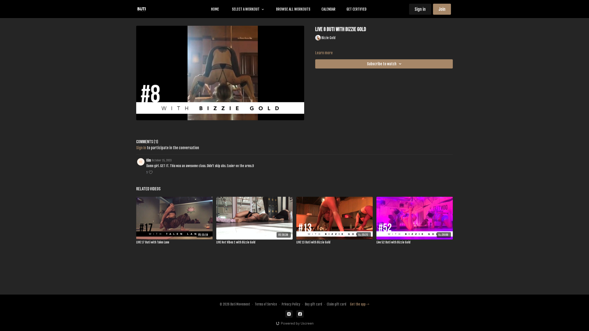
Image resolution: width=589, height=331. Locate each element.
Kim (148, 160)
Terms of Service (266, 304)
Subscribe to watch (381, 64)
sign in (141, 148)
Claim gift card (336, 304)
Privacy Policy (291, 304)
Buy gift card (313, 304)
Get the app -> (359, 304)
